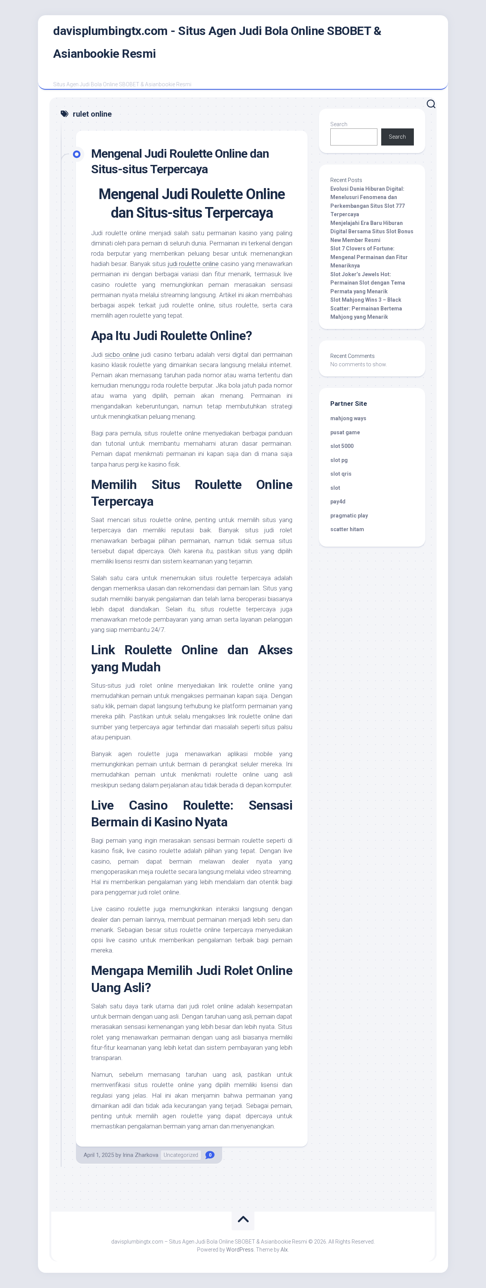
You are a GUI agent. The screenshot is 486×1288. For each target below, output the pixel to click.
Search (338, 124)
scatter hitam (347, 529)
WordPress (240, 1250)
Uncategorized (181, 1155)
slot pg (339, 460)
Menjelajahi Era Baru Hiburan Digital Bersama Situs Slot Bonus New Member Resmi (371, 231)
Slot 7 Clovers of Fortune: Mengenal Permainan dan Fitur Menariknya (369, 257)
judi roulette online (193, 263)
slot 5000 (341, 446)
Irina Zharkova (140, 1155)
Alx (284, 1250)
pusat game (345, 432)
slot (335, 488)
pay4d (338, 501)
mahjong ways (348, 418)
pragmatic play (349, 516)
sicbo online (122, 354)
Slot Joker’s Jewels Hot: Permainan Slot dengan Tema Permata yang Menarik (367, 282)
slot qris (341, 474)
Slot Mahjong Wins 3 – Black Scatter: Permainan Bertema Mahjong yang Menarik (366, 308)
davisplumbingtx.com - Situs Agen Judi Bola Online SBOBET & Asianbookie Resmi (217, 42)
